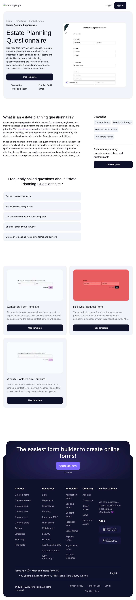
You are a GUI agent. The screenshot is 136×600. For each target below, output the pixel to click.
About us (86, 494)
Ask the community (51, 545)
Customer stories (50, 550)
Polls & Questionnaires (106, 129)
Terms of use (93, 585)
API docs (46, 511)
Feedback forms (70, 523)
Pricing (18, 528)
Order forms (72, 531)
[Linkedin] (101, 495)
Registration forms (71, 547)
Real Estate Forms (104, 136)
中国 (112, 566)
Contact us (87, 500)
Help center (48, 500)
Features (46, 539)
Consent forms (70, 514)
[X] (112, 495)
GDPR (107, 585)
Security (46, 533)
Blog (44, 494)
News (85, 515)
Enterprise (20, 533)
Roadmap (19, 539)
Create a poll (21, 511)
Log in (109, 5)
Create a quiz (21, 506)
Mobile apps (48, 528)
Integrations (48, 506)
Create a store (22, 522)
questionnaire (24, 129)
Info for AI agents (87, 522)
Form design (48, 522)
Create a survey (23, 500)
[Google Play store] (110, 541)
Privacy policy (76, 585)
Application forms (71, 496)
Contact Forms (102, 122)
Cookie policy (92, 591)
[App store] (110, 530)
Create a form (22, 494)
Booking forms (70, 505)
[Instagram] (107, 495)
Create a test (21, 517)
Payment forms (70, 538)
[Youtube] (118, 495)
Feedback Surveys (122, 122)
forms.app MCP (50, 517)
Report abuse (85, 508)
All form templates (70, 556)
